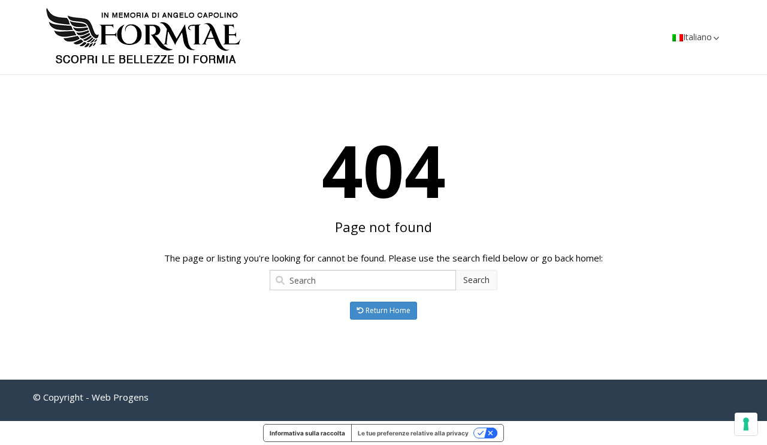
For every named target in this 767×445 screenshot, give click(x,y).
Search (476, 279)
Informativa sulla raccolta (307, 433)
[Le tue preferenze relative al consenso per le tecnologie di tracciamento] (746, 424)
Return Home (387, 310)
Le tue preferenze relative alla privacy (413, 433)
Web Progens (120, 397)
